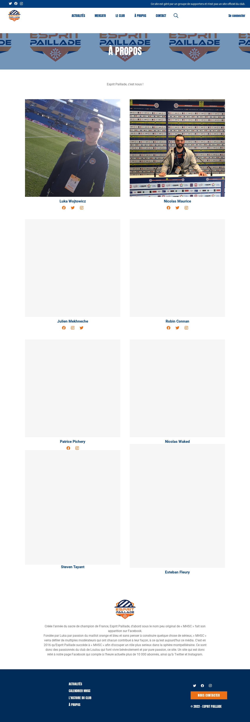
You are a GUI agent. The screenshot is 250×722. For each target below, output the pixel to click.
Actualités (75, 684)
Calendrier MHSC (79, 690)
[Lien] (14, 15)
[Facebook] (15, 3)
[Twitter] (10, 3)
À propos (74, 704)
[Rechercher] (176, 15)
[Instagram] (21, 3)
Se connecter (237, 15)
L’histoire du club (80, 697)
